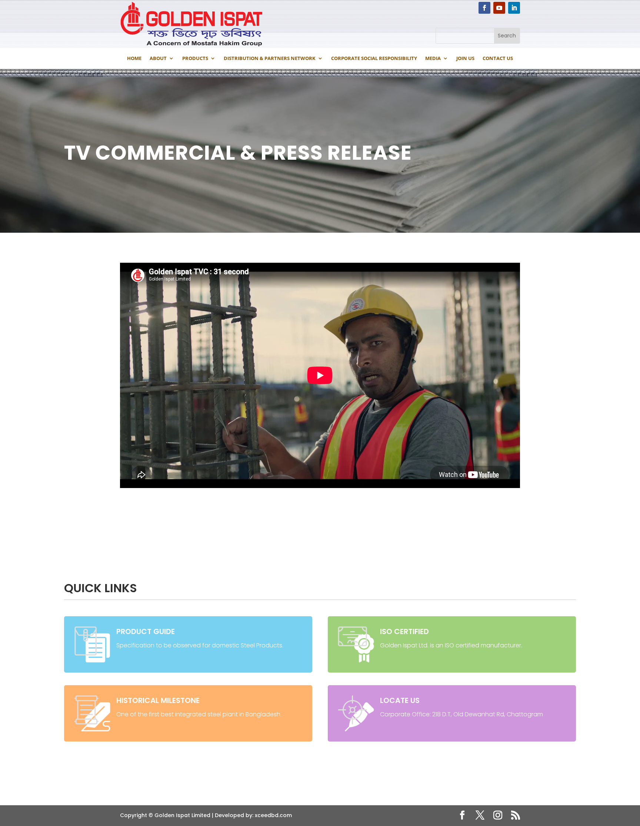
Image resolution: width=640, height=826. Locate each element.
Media (433, 58)
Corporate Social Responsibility (374, 58)
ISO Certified (404, 631)
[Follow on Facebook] (484, 8)
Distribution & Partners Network (270, 58)
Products (195, 58)
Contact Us (498, 58)
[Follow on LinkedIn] (514, 8)
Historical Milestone (158, 700)
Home (134, 58)
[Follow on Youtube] (499, 8)
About (158, 58)
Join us (465, 58)
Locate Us (400, 700)
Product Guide (145, 631)
